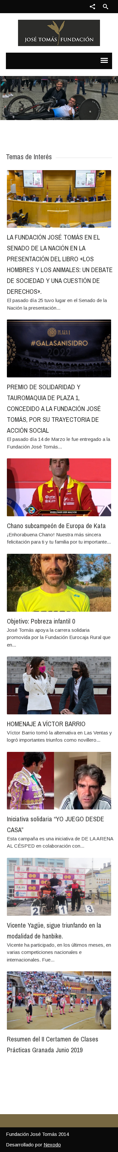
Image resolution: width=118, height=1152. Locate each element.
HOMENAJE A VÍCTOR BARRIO (46, 723)
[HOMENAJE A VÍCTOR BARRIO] (59, 685)
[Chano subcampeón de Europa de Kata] (59, 487)
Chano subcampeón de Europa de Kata (56, 525)
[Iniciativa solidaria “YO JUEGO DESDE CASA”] (59, 780)
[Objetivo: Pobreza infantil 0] (59, 583)
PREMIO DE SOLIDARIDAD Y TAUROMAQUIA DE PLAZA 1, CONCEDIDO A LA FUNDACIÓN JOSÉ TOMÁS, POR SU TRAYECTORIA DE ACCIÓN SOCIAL (54, 408)
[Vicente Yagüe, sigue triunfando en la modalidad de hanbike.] (59, 887)
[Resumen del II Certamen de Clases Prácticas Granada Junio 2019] (59, 1000)
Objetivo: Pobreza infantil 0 (41, 621)
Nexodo (52, 1144)
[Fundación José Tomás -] (59, 33)
